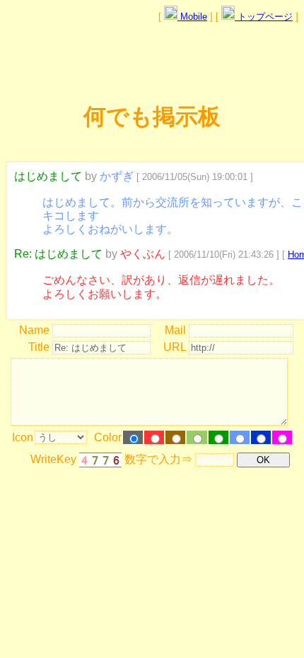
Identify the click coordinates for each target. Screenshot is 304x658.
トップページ (264, 16)
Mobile (192, 16)
